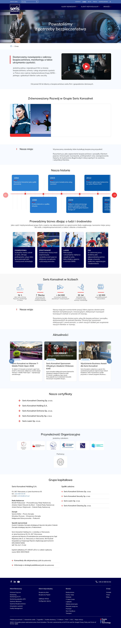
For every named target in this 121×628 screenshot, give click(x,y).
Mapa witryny (79, 619)
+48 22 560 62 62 (104, 582)
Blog (89, 1)
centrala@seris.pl (23, 496)
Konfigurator (103, 1)
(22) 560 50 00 (20, 494)
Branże (107, 6)
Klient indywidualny (90, 6)
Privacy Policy (84, 622)
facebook (11, 582)
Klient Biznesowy (69, 6)
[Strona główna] (11, 46)
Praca (95, 1)
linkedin (15, 582)
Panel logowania (110, 2)
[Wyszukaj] (37, 1)
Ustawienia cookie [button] (29, 619)
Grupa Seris (14, 1)
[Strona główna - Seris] (15, 9)
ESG (71, 619)
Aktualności (60, 335)
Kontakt (78, 1)
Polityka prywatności (16, 619)
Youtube (18, 582)
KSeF (66, 619)
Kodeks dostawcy (50, 619)
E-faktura (60, 619)
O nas (84, 1)
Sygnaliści (40, 619)
